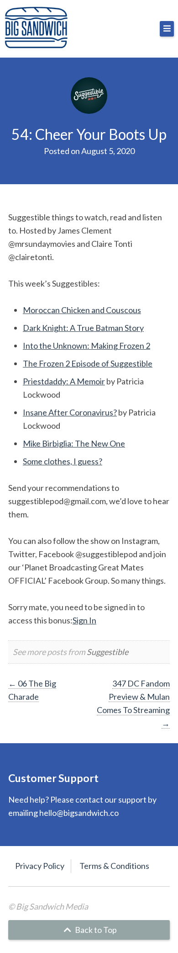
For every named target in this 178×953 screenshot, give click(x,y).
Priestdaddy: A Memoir (64, 381)
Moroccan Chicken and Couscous (82, 310)
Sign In (84, 620)
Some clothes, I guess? (62, 461)
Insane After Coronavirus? (70, 412)
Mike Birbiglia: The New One (74, 443)
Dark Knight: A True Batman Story (83, 328)
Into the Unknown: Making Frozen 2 (86, 346)
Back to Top (95, 930)
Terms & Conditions (114, 866)
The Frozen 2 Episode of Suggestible (87, 363)
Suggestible (107, 652)
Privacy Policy (39, 866)
